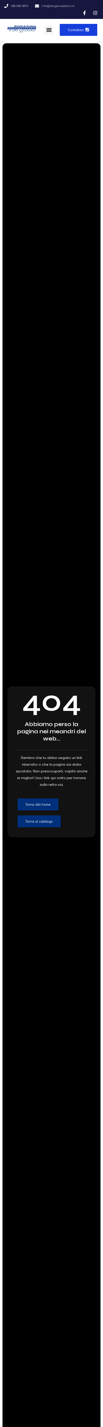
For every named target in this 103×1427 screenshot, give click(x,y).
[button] (49, 30)
